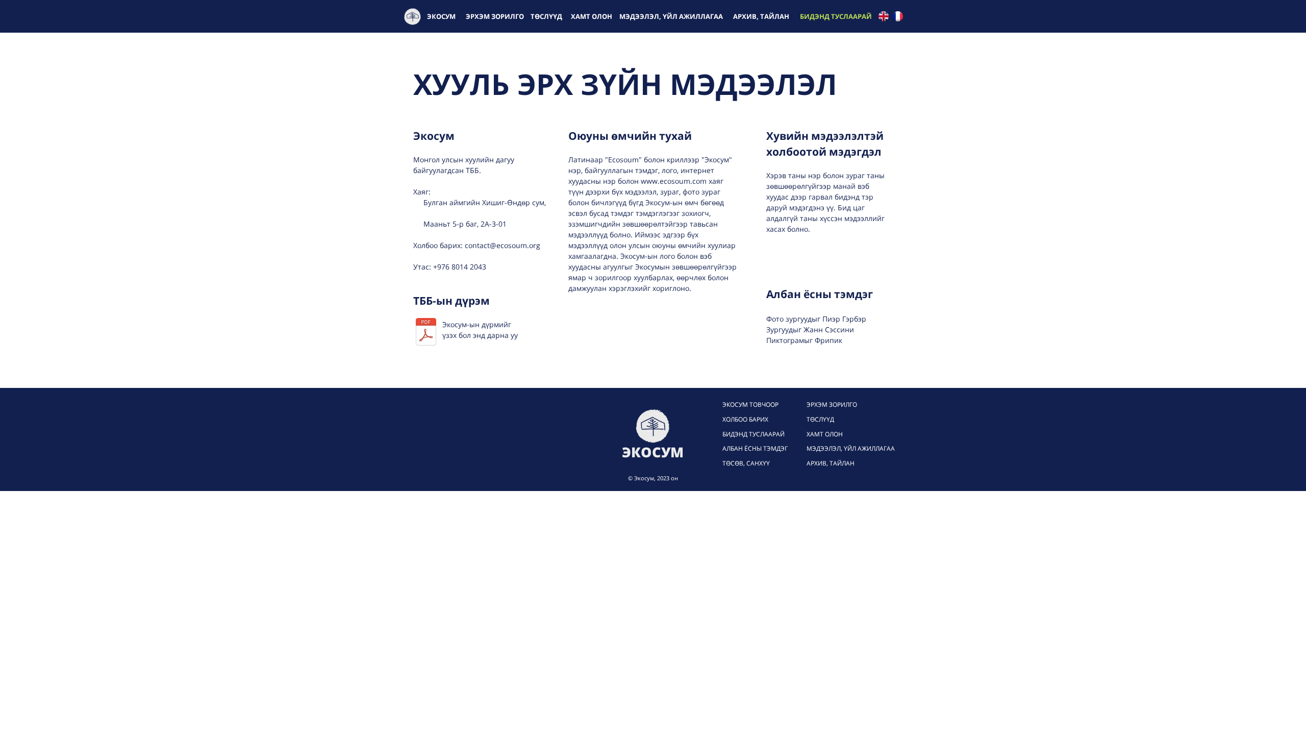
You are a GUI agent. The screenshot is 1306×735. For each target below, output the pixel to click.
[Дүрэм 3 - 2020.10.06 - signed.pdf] (426, 333)
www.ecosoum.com (674, 181)
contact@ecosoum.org (502, 245)
